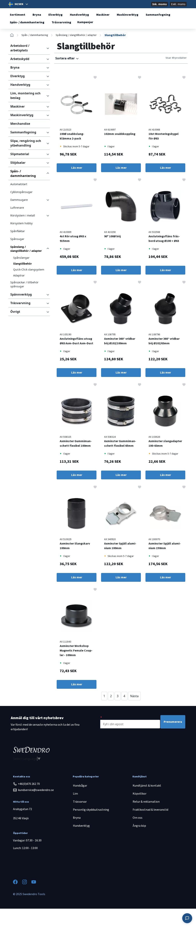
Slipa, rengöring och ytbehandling (25, 143)
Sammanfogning (158, 15)
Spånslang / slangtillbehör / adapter (76, 35)
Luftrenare (17, 207)
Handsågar (80, 786)
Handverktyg (79, 15)
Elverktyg (55, 15)
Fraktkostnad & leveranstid (150, 810)
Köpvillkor (139, 794)
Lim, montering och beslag (25, 95)
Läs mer (76, 168)
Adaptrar (19, 275)
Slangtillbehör (22, 263)
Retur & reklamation (146, 802)
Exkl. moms (178, 4)
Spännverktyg (21, 294)
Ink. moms (159, 4)
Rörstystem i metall (22, 215)
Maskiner (102, 15)
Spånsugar (17, 239)
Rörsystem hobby (21, 223)
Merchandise (20, 124)
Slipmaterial (19, 154)
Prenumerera (173, 722)
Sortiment (17, 15)
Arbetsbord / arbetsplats (19, 48)
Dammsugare (19, 200)
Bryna (37, 15)
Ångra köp (139, 826)
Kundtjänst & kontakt (147, 786)
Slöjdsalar (17, 162)
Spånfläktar (17, 231)
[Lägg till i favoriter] (95, 77)
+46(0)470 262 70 (29, 784)
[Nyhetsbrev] (101, 717)
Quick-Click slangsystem (28, 269)
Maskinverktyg (127, 15)
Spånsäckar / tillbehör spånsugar (24, 284)
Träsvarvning (61, 22)
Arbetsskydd (19, 59)
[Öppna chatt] (187, 918)
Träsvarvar (80, 802)
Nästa (134, 696)
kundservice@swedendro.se (36, 790)
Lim (75, 794)
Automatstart (18, 184)
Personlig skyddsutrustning (91, 810)
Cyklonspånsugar (21, 192)
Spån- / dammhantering (27, 22)
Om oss (137, 818)
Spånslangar (21, 257)
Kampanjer (85, 22)
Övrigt (15, 312)
